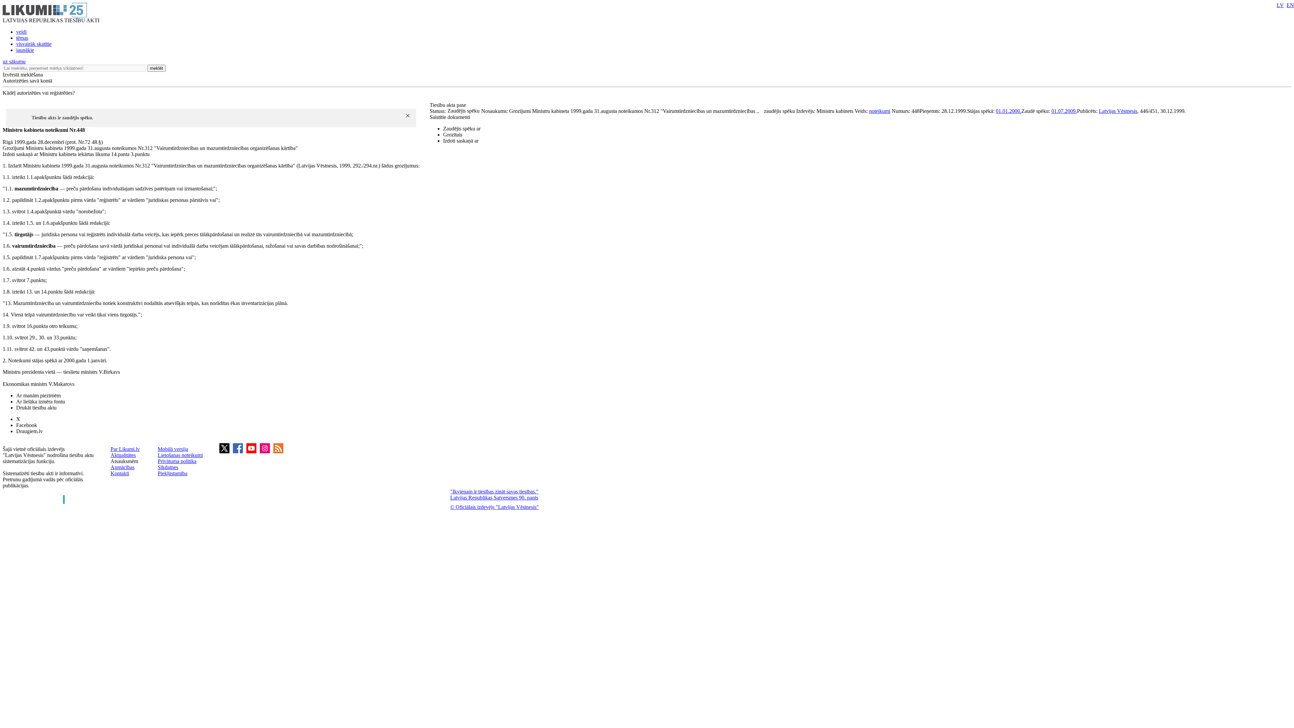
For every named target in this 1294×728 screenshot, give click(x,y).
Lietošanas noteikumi (180, 455)
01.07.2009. (1064, 111)
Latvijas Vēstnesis (1118, 111)
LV (1280, 5)
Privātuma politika (177, 461)
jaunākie (25, 50)
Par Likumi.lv (125, 449)
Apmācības (122, 467)
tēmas (22, 38)
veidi (21, 32)
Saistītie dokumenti (450, 117)
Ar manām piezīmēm (38, 395)
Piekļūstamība (172, 473)
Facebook (26, 425)
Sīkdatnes (168, 467)
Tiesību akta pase (448, 105)
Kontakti (120, 473)
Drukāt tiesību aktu (36, 408)
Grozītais (452, 135)
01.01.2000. (1008, 111)
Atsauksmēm (124, 461)
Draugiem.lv (29, 431)
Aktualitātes (123, 455)
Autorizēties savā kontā (27, 81)
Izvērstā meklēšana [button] (23, 75)
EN (1290, 5)
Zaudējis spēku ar (462, 128)
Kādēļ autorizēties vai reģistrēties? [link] (39, 93)
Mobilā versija (173, 449)
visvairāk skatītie (34, 44)
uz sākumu (14, 61)
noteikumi (879, 111)
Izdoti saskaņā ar (461, 141)
